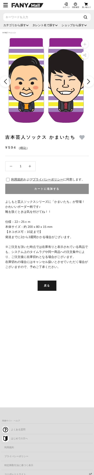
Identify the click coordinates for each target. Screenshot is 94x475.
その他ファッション (9, 33)
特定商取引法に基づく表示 (18, 465)
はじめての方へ (19, 438)
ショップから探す (72, 25)
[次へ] (88, 81)
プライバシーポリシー (48, 179)
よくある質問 (18, 429)
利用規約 (17, 179)
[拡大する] (85, 44)
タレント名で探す (43, 25)
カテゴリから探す (14, 25)
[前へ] (5, 81)
